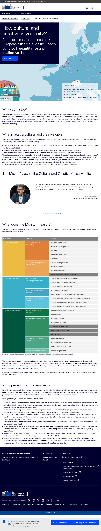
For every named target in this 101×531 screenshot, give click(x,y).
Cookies (49, 504)
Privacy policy (60, 504)
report (47, 372)
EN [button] (87, 8)
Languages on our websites (33, 504)
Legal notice (73, 504)
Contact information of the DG (51, 459)
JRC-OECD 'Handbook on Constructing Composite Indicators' (68, 433)
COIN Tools (26, 19)
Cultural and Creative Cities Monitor (45, 19)
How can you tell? (37, 1)
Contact (56, 500)
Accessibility (6, 464)
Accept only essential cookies (84, 522)
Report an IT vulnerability (11, 504)
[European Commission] (14, 7)
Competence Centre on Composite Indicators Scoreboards (79, 467)
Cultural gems (12, 374)
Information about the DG (72, 458)
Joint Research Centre (71, 473)
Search (92, 8)
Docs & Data (55, 436)
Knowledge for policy (70, 480)
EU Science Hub (68, 476)
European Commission (10, 19)
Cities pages (92, 372)
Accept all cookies (60, 522)
